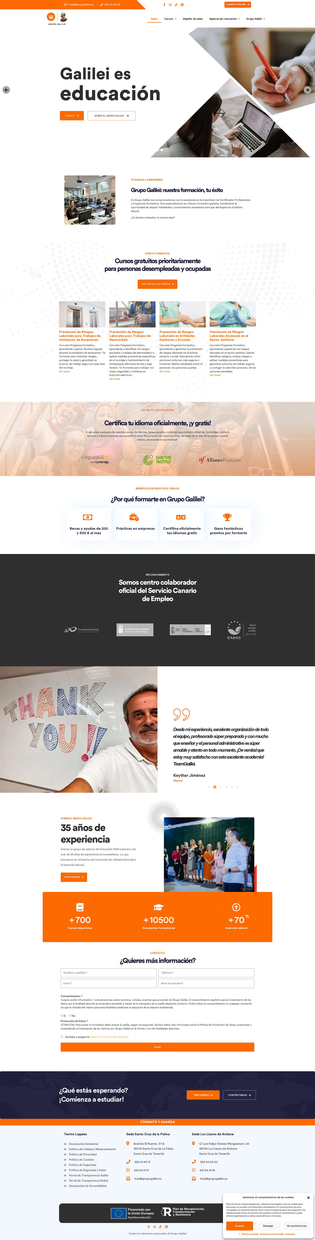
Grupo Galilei (254, 18)
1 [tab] (209, 787)
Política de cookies (249, 1234)
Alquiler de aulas (193, 18)
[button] (308, 1197)
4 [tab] (226, 787)
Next (273, 746)
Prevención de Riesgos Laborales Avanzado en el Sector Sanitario (178, 336)
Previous (170, 746)
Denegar (268, 1226)
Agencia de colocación (223, 18)
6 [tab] (238, 787)
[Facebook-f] (164, 5)
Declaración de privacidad (272, 1234)
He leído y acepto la (96, 1037)
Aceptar (239, 1226)
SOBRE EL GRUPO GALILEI (109, 116)
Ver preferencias (296, 1226)
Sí (64, 1016)
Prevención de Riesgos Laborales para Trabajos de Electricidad (79, 336)
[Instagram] (170, 5)
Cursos (168, 18)
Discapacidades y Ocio (227, 333)
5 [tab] (232, 787)
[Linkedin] (182, 5)
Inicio (154, 18)
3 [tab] (220, 787)
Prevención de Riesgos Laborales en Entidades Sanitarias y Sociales (126, 336)
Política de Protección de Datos (109, 1037)
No (73, 1016)
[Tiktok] (176, 5)
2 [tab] (215, 787)
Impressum (290, 1234)
